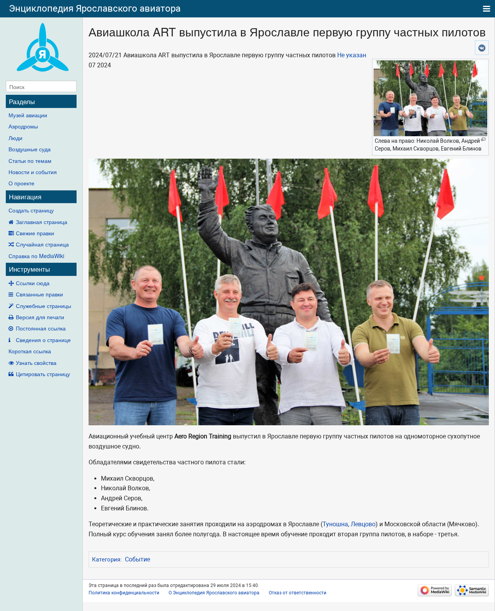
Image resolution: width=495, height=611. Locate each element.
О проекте (21, 183)
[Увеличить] (483, 139)
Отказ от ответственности (297, 593)
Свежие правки (35, 233)
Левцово (363, 524)
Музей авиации (28, 115)
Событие (137, 559)
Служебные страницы (43, 306)
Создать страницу (31, 210)
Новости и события (33, 172)
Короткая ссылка (30, 351)
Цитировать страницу (43, 374)
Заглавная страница (41, 222)
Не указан (351, 55)
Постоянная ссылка (41, 328)
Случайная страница (42, 244)
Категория (106, 559)
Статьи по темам (30, 160)
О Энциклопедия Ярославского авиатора (214, 593)
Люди (15, 138)
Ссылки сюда (33, 283)
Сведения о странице (43, 340)
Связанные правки (39, 294)
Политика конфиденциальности (124, 593)
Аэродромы (23, 126)
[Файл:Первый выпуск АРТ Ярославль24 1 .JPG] (289, 291)
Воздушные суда (30, 149)
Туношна (335, 524)
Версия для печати (40, 317)
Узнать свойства (36, 362)
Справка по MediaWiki (36, 256)
